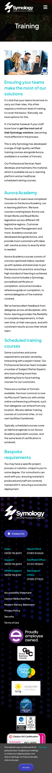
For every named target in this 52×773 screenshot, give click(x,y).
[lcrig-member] (26, 682)
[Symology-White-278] (18, 3)
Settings (43, 747)
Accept (26, 767)
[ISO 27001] (26, 717)
